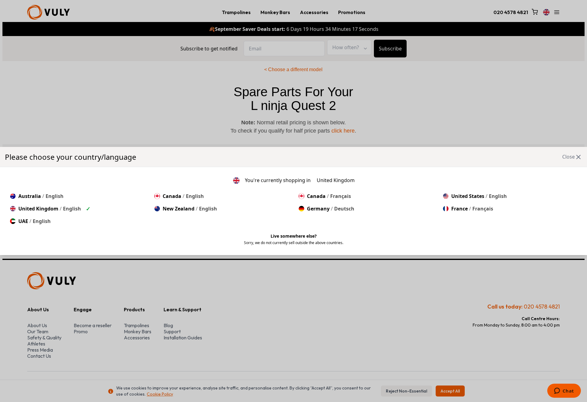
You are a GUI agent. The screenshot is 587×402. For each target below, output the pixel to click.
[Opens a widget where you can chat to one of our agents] (564, 391)
